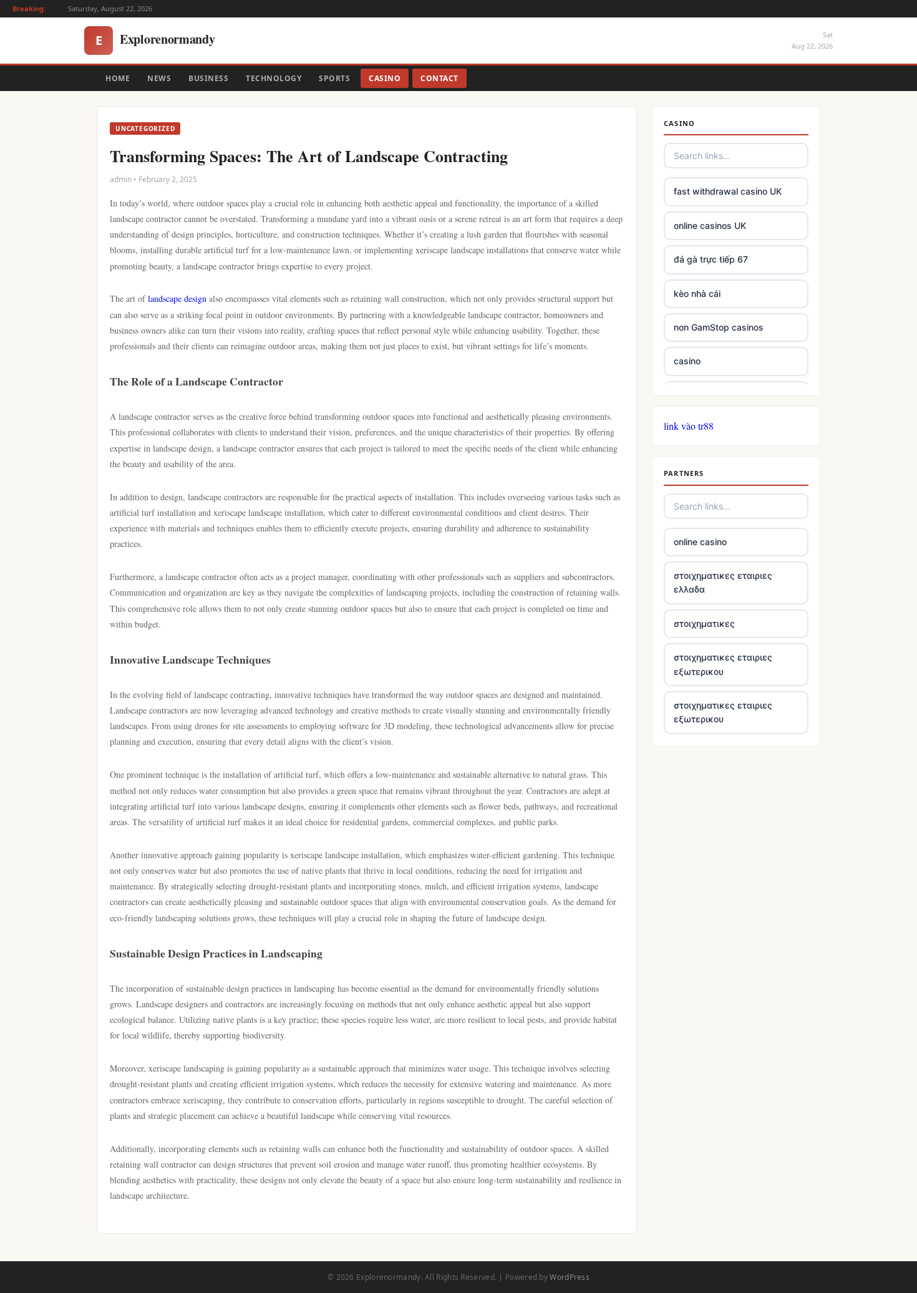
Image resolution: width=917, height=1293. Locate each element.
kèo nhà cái (697, 293)
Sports (334, 78)
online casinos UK (710, 225)
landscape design (177, 298)
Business (208, 78)
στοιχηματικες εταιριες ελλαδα (723, 582)
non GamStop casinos (719, 327)
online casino (700, 541)
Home (117, 78)
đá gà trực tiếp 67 (711, 259)
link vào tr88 (689, 425)
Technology (273, 78)
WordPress (570, 1277)
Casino (384, 78)
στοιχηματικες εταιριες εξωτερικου (723, 664)
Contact (439, 78)
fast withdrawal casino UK (728, 191)
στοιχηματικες (704, 623)
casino (687, 361)
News (159, 78)
